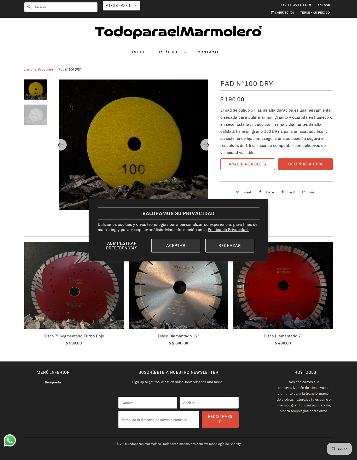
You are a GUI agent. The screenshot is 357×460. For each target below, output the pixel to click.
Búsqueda (53, 382)
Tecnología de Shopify (225, 444)
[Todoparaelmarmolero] (178, 33)
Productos (46, 69)
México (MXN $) (119, 5)
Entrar (324, 5)
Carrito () (284, 12)
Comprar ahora (305, 164)
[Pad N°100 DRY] (134, 144)
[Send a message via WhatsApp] (10, 440)
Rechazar (229, 245)
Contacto (209, 52)
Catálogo (170, 52)
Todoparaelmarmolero (144, 444)
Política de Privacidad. (228, 229)
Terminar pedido (315, 12)
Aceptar (176, 245)
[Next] (206, 145)
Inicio (139, 52)
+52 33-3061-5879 (295, 5)
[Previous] (61, 145)
